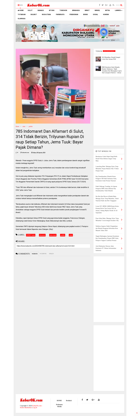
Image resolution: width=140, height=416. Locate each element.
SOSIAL (95, 14)
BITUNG (51, 10)
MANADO (41, 10)
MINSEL (97, 10)
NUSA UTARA (46, 14)
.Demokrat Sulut (108, 51)
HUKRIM (106, 14)
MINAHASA (76, 10)
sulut (24, 126)
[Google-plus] (106, 5)
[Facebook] (99, 5)
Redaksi (69, 400)
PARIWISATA (60, 14)
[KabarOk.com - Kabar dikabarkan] (38, 5)
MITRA (107, 10)
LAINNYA (118, 10)
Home (17, 126)
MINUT (87, 10)
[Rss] (113, 5)
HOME (21, 10)
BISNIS (85, 14)
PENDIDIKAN (73, 14)
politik (30, 126)
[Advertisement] (109, 113)
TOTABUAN (22, 14)
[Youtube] (110, 5)
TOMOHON (63, 10)
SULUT (30, 10)
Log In (35, 407)
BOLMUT (34, 14)
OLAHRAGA (21, 18)
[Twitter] (103, 5)
